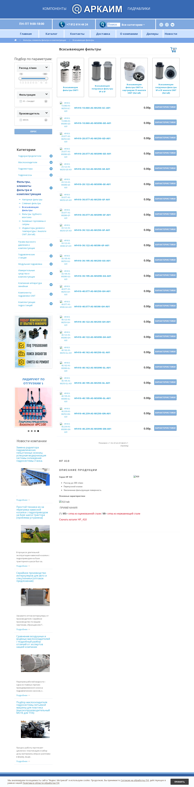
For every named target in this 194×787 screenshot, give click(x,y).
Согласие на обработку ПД (135, 780)
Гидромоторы (25, 168)
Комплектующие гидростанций (26, 304)
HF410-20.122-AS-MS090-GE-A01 (92, 184)
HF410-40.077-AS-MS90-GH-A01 (92, 306)
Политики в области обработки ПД (41, 783)
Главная (26, 34)
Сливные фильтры (31, 203)
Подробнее (22, 500)
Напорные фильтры (32, 199)
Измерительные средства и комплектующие (26, 273)
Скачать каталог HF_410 (73, 519)
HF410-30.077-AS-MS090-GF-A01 (92, 214)
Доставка (103, 34)
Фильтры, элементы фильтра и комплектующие (44, 40)
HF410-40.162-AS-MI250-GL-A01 (92, 352)
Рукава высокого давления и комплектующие (27, 245)
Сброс (33, 131)
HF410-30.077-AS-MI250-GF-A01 (92, 199)
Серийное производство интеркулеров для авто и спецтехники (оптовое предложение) (31, 577)
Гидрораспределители (29, 155)
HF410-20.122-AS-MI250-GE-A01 (92, 168)
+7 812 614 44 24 (77, 24)
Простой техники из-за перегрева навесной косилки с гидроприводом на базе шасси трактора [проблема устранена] (32, 512)
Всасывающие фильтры (83, 40)
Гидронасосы (25, 175)
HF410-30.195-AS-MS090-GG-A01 (92, 275)
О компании (129, 34)
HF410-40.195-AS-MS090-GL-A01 (92, 398)
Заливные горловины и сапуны (34, 223)
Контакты (77, 34)
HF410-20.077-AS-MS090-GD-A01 (92, 153)
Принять (179, 781)
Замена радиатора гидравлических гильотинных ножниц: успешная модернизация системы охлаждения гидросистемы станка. (31, 454)
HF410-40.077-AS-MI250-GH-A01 (92, 291)
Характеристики (165, 106)
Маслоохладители (27, 162)
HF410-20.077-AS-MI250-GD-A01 (92, 138)
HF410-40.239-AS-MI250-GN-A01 (92, 413)
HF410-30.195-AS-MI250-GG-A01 (92, 260)
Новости (171, 34)
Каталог (51, 34)
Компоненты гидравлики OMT (26, 294)
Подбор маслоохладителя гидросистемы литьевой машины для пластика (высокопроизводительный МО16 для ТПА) (33, 708)
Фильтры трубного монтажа (32, 216)
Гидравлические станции (26, 256)
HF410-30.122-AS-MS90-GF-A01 (91, 245)
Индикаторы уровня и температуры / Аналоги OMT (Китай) (34, 231)
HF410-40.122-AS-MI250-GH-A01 (92, 321)
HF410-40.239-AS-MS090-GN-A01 (92, 428)
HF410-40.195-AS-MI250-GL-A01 (92, 382)
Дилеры (152, 34)
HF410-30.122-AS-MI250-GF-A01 (92, 230)
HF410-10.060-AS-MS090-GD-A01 (92, 123)
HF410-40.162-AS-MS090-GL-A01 (92, 367)
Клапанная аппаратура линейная (30, 285)
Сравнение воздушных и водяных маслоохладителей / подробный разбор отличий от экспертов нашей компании (33, 642)
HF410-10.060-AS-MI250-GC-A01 (92, 107)
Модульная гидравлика (30, 264)
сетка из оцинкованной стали (84, 513)
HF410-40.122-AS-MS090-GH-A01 (92, 336)
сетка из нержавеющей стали (123, 513)
